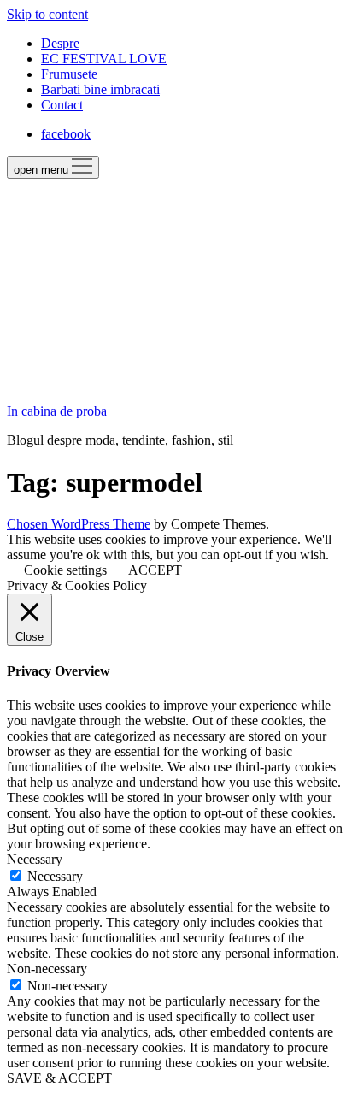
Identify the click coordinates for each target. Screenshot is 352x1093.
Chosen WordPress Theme (78, 524)
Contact (62, 104)
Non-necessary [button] (47, 968)
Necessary (55, 876)
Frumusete (69, 74)
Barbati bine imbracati (100, 89)
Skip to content (47, 14)
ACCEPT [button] (155, 570)
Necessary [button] (34, 859)
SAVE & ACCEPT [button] (59, 1078)
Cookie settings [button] (65, 570)
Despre (60, 43)
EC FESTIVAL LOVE (104, 58)
